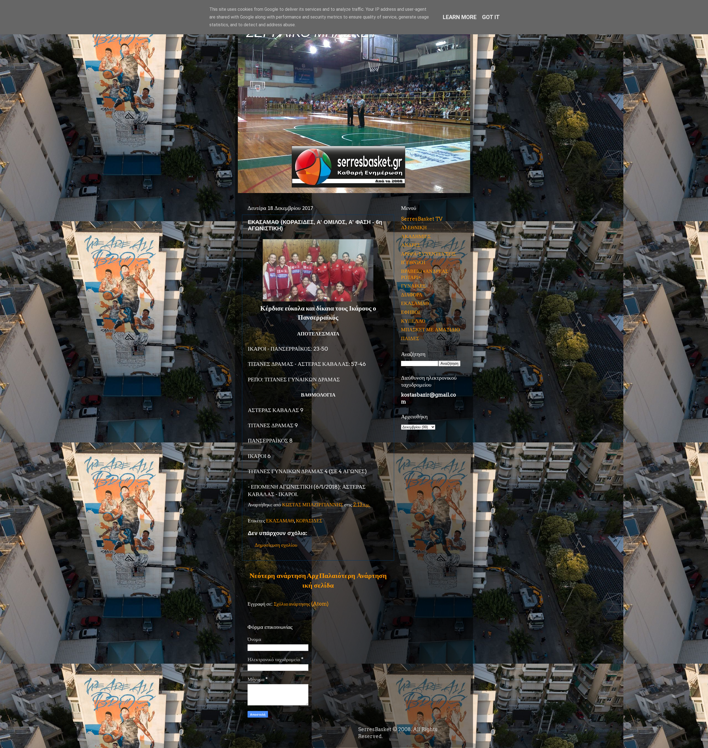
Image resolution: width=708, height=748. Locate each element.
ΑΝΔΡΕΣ (410, 245)
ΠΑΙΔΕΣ (410, 338)
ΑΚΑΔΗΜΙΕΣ (416, 236)
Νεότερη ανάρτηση (277, 575)
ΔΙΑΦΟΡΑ (411, 295)
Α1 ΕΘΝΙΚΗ (414, 227)
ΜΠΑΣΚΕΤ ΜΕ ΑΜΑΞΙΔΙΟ (430, 329)
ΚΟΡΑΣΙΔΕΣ (309, 520)
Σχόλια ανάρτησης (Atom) (301, 604)
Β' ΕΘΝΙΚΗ (413, 262)
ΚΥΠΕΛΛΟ (413, 321)
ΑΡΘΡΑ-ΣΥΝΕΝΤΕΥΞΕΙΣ (428, 254)
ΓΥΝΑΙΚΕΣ (413, 286)
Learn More (460, 17)
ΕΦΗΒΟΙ (410, 312)
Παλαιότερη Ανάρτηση (353, 575)
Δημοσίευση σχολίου (276, 545)
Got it (491, 17)
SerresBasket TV (421, 219)
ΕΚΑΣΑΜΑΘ (280, 520)
